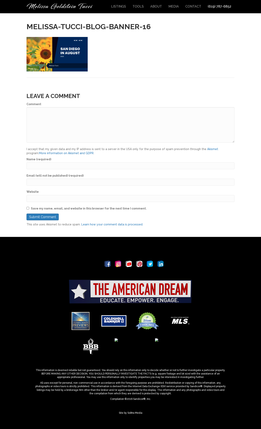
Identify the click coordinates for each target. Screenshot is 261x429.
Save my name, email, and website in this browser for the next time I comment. (89, 208)
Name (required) (39, 159)
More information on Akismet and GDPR (66, 153)
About (156, 6)
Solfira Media (134, 412)
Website (33, 191)
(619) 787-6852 (219, 6)
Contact (193, 6)
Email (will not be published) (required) (55, 175)
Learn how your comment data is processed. (112, 224)
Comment (34, 104)
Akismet (212, 149)
